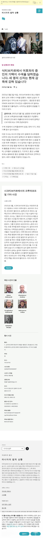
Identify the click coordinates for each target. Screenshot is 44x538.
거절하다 (35, 534)
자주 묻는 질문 (6, 504)
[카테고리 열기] (27, 448)
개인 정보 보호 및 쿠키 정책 (15, 526)
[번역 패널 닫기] (40, 2)
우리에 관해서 (6, 491)
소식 (6, 29)
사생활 (4, 495)
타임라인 (8, 268)
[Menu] (39, 11)
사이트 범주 (7, 448)
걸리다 (24, 534)
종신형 (4, 508)
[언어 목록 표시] (35, 3)
